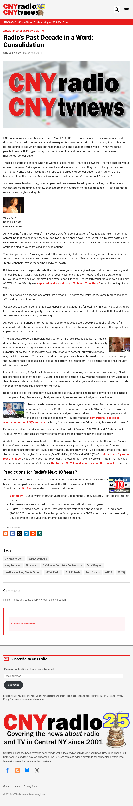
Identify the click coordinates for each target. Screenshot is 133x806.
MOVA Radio (52, 572)
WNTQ (121, 572)
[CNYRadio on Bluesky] (27, 770)
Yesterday (16, 495)
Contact (7, 786)
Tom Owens (93, 572)
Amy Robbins (12, 565)
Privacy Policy (31, 786)
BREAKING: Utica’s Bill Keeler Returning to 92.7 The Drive (36, 22)
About (17, 786)
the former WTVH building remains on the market (82, 463)
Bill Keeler (31, 565)
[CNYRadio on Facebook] (7, 770)
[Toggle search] (117, 9)
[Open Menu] (126, 9)
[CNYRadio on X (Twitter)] (37, 770)
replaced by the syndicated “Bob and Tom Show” (68, 283)
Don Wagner (94, 565)
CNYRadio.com (12, 31)
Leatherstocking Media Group (22, 572)
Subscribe (13, 684)
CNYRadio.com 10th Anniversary (62, 565)
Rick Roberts (72, 572)
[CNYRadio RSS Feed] (17, 770)
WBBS (108, 572)
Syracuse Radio (33, 31)
